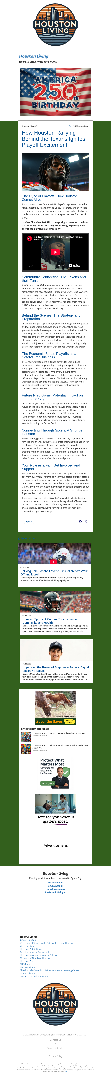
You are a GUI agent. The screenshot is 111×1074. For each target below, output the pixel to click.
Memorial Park (27, 973)
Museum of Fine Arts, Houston (35, 958)
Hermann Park (27, 967)
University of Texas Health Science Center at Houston (47, 943)
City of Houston (28, 939)
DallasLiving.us (55, 886)
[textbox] (55, 59)
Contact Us (55, 1039)
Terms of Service (55, 1048)
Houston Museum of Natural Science (39, 955)
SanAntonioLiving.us (55, 892)
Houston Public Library (31, 949)
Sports (29, 522)
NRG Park (25, 964)
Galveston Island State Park (34, 976)
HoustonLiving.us (55, 889)
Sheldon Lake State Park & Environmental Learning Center (49, 970)
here (66, 1072)
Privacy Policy (55, 1056)
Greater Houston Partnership (35, 952)
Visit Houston (27, 946)
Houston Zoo (26, 961)
